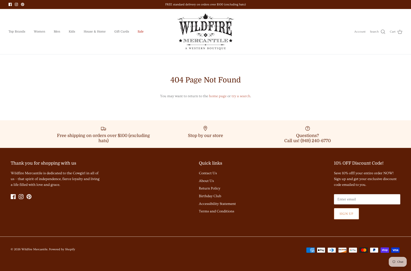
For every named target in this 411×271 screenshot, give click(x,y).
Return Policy (209, 188)
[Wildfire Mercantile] (205, 31)
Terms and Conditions (216, 211)
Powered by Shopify (62, 249)
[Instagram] (16, 4)
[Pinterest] (22, 4)
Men (57, 31)
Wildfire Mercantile (34, 249)
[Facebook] (10, 4)
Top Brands (17, 31)
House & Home (95, 31)
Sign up (346, 214)
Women (39, 31)
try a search (241, 96)
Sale (141, 31)
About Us (206, 181)
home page (217, 96)
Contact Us (208, 173)
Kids (72, 31)
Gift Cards (121, 31)
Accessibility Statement (217, 204)
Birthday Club (210, 196)
